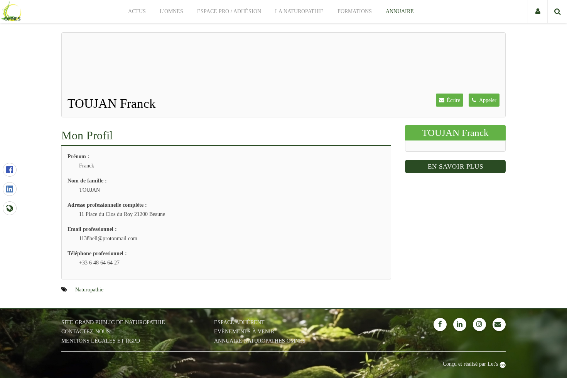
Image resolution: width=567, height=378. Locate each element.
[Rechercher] (557, 11)
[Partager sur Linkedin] (10, 189)
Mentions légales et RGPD (100, 341)
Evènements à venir (244, 332)
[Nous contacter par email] (499, 324)
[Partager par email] (10, 208)
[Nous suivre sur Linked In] (459, 324)
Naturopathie (89, 290)
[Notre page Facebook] (440, 324)
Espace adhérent (239, 322)
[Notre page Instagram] (479, 324)
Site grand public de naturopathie (113, 322)
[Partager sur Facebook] (10, 170)
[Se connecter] (537, 11)
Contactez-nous (85, 332)
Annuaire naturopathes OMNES (259, 341)
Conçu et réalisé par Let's (471, 364)
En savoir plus (455, 166)
